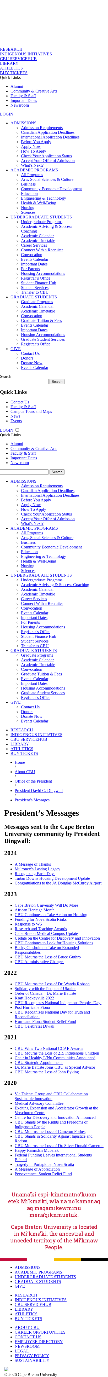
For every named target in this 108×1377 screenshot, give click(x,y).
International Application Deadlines (50, 137)
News (15, 416)
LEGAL (22, 1351)
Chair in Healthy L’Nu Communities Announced (55, 1058)
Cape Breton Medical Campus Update (46, 933)
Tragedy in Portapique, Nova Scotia (44, 1164)
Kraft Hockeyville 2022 (34, 998)
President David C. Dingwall (39, 790)
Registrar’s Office (35, 278)
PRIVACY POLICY (32, 1355)
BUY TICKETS (14, 73)
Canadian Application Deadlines (47, 132)
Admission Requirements (42, 127)
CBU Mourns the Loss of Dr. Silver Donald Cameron (59, 1145)
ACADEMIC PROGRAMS (34, 170)
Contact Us (30, 353)
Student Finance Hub (38, 283)
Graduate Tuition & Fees (41, 320)
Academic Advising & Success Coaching (55, 584)
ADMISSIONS (23, 123)
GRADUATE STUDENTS (33, 297)
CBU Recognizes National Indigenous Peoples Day (58, 1002)
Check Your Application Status (46, 156)
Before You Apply (36, 142)
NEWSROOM (27, 1346)
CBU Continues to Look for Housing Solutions (54, 943)
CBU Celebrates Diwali (34, 1026)
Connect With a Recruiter (42, 250)
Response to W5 (28, 924)
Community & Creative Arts (33, 91)
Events (16, 421)
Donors (27, 358)
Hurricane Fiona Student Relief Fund (45, 1021)
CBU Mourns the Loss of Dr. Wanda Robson (52, 984)
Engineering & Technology (43, 198)
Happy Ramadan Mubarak (37, 1150)
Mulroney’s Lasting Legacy (37, 869)
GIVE (15, 348)
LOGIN (6, 114)
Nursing (27, 207)
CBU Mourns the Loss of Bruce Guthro (48, 957)
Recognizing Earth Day (35, 873)
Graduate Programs (37, 301)
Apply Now (31, 146)
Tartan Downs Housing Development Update (52, 878)
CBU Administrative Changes (39, 961)
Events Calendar (34, 259)
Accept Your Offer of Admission (48, 160)
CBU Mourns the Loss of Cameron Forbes (50, 1131)
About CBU (25, 772)
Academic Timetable (38, 240)
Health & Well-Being (38, 203)
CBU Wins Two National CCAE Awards (49, 1048)
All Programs (32, 174)
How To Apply (33, 151)
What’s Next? (32, 165)
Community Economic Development (51, 189)
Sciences (28, 212)
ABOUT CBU (27, 1327)
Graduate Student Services (43, 339)
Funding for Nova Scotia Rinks (41, 919)
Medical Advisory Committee (39, 1103)
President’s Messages (32, 800)
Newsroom (19, 105)
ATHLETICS (11, 68)
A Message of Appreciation (37, 1169)
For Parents (30, 269)
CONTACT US (28, 1337)
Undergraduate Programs (41, 221)
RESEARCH (11, 49)
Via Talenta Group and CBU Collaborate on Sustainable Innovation (51, 1096)
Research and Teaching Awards (41, 929)
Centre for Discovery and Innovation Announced (55, 1117)
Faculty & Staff (23, 96)
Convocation (31, 254)
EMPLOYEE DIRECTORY (39, 1341)
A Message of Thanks (33, 864)
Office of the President (33, 781)
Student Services (34, 287)
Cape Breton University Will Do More (46, 905)
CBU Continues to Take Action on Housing (51, 914)
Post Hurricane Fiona (33, 1007)
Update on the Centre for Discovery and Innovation (57, 938)
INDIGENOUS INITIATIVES (26, 54)
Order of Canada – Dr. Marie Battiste (45, 993)
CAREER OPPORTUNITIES (40, 1332)
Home (20, 762)
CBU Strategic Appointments (39, 1062)
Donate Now (31, 363)
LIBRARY (9, 63)
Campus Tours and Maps (31, 411)
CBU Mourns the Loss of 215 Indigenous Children (57, 1053)
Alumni (16, 86)
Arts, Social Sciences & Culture (47, 179)
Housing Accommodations (43, 273)
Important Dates (23, 100)
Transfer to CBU (35, 292)
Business (28, 184)
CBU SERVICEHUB (18, 58)
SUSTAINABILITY (32, 1360)
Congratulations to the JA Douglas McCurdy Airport (58, 883)
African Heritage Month (35, 910)
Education (29, 193)
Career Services (34, 245)
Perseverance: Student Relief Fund (43, 1174)
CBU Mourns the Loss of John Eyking (47, 1072)
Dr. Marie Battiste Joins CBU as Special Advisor (55, 1067)
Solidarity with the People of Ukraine (45, 988)
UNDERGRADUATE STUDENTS (41, 217)
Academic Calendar (37, 236)
